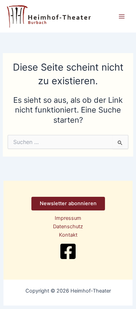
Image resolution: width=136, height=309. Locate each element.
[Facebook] (68, 251)
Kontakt (68, 235)
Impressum (68, 218)
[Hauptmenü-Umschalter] (121, 16)
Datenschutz (68, 226)
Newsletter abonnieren (68, 203)
